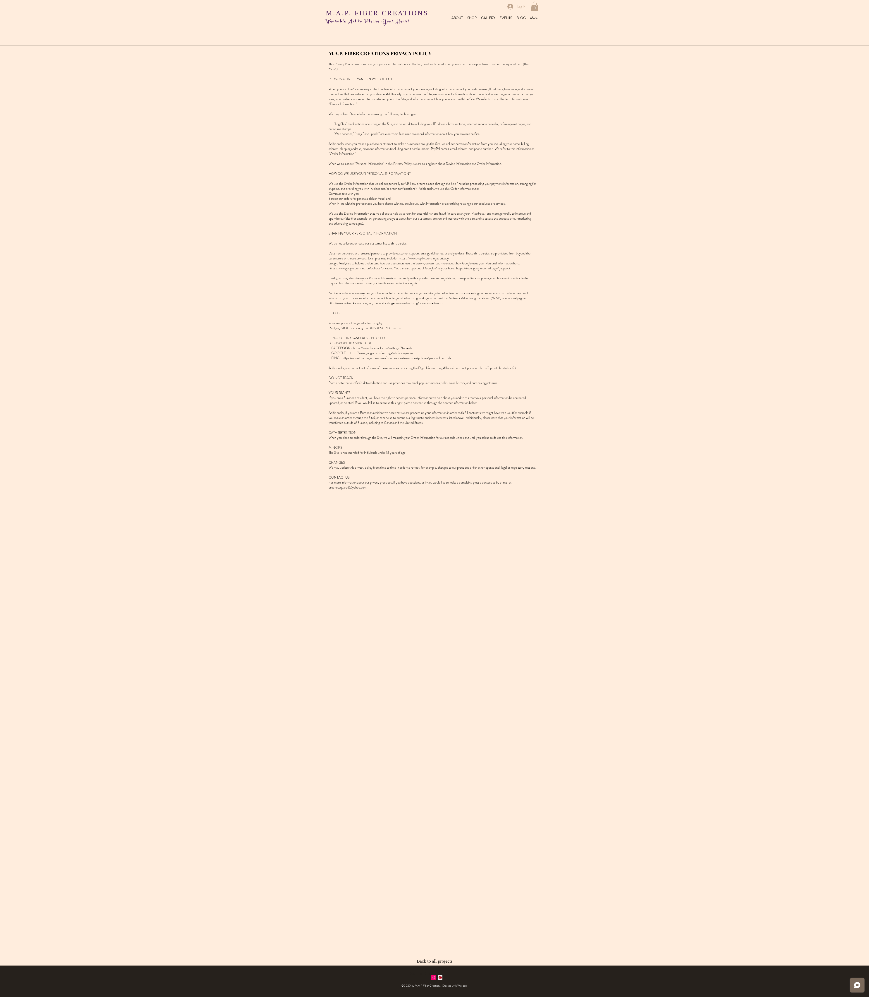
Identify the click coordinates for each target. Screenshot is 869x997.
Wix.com (462, 985)
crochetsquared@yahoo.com (347, 487)
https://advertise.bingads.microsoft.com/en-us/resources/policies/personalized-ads (396, 357)
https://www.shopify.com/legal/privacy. (424, 258)
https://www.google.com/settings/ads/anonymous (381, 352)
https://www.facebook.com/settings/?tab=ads (382, 347)
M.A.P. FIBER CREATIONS (377, 13)
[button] (535, 6)
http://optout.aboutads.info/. (498, 367)
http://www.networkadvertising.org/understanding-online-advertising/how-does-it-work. (386, 303)
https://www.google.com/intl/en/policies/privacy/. (361, 268)
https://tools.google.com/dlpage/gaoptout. (483, 268)
